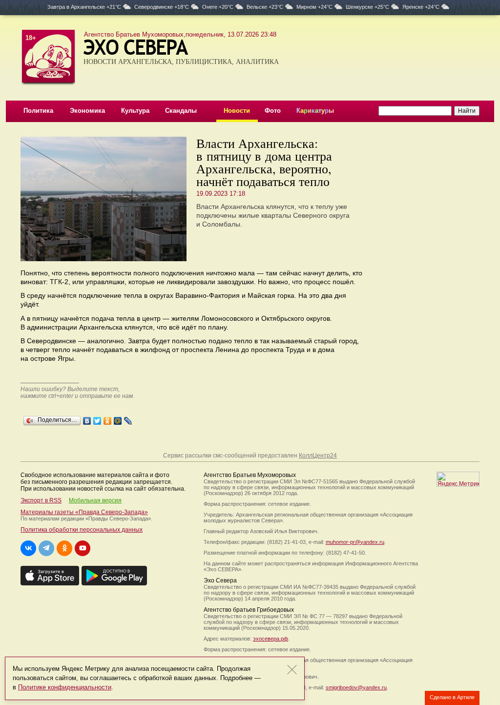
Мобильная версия (95, 500)
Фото (273, 110)
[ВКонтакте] (87, 418)
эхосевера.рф (270, 639)
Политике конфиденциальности (64, 687)
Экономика (87, 110)
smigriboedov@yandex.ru (356, 687)
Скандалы (181, 110)
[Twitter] (97, 418)
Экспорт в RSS (41, 500)
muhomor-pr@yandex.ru (355, 542)
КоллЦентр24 (318, 455)
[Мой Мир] (118, 418)
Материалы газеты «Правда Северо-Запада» (84, 512)
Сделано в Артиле (452, 697)
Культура (135, 110)
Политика (38, 110)
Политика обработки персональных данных (82, 529)
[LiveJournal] (128, 418)
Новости (237, 110)
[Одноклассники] (108, 418)
